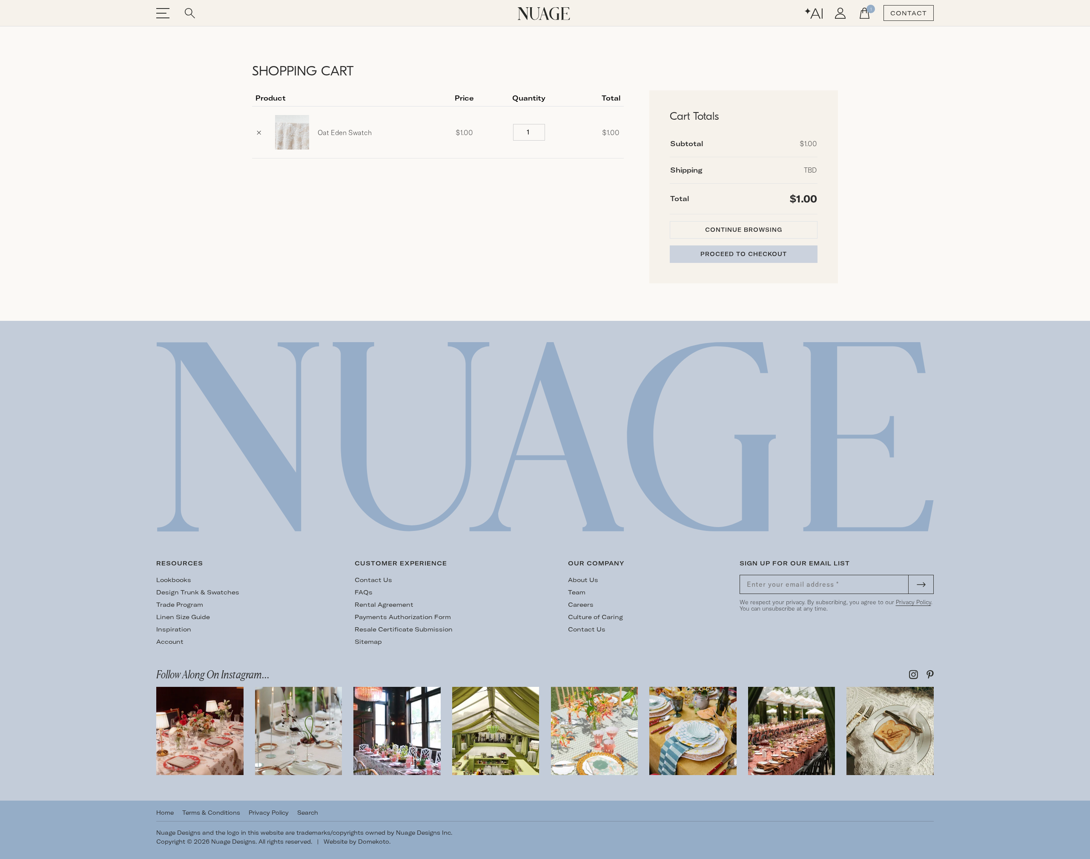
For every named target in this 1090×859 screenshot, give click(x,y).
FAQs (364, 592)
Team (576, 592)
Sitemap (368, 642)
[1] (864, 13)
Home (165, 812)
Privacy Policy (913, 602)
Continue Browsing (743, 229)
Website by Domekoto (356, 841)
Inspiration (173, 629)
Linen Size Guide (183, 617)
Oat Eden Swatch (345, 132)
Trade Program (179, 604)
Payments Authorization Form (403, 617)
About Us (583, 580)
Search (307, 812)
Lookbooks (173, 580)
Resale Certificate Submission (404, 629)
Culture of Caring (595, 617)
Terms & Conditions (211, 812)
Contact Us (373, 580)
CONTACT (908, 13)
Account (170, 642)
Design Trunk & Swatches (197, 592)
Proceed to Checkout (743, 254)
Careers (581, 604)
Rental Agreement (384, 604)
